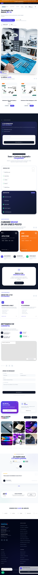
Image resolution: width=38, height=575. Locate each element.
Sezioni (17, 6)
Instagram (26, 417)
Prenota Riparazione (7, 20)
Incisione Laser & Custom (25, 542)
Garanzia (22, 563)
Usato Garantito (23, 529)
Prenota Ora (9, 410)
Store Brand (26, 6)
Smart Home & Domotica (24, 538)
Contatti (2, 563)
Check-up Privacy (23, 544)
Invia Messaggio (18, 392)
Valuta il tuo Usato (23, 531)
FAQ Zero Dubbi (3, 559)
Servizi (7, 6)
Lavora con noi (4, 561)
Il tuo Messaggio (5, 382)
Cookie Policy (34, 569)
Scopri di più (7, 105)
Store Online (22, 6)
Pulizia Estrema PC (23, 546)
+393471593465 (25, 336)
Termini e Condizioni (24, 555)
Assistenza (12, 6)
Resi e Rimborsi (23, 561)
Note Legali (22, 557)
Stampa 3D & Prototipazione (25, 540)
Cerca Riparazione (18, 142)
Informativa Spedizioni (24, 559)
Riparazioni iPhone (23, 525)
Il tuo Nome (5, 373)
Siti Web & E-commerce (24, 527)
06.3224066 (2, 528)
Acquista (12, 105)
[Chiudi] (37, 1)
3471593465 (6, 528)
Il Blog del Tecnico (4, 557)
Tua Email (21, 373)
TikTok (34, 417)
